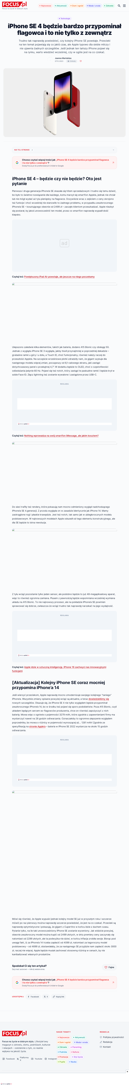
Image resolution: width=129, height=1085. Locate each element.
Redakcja (107, 1042)
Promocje (63, 1057)
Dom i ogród (77, 6)
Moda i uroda (94, 6)
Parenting (76, 1047)
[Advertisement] (64, 404)
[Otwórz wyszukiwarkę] (119, 6)
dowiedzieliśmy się (99, 698)
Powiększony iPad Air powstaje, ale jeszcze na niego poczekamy (59, 276)
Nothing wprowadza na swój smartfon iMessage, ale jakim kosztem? (61, 435)
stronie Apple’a (37, 726)
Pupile (62, 1062)
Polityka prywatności (113, 1037)
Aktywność (62, 6)
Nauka (73, 1062)
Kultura (76, 1052)
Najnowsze (46, 6)
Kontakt (107, 1047)
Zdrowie (109, 6)
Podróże (63, 1052)
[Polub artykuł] (81, 61)
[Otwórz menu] (124, 5)
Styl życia (78, 1057)
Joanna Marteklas (63, 58)
